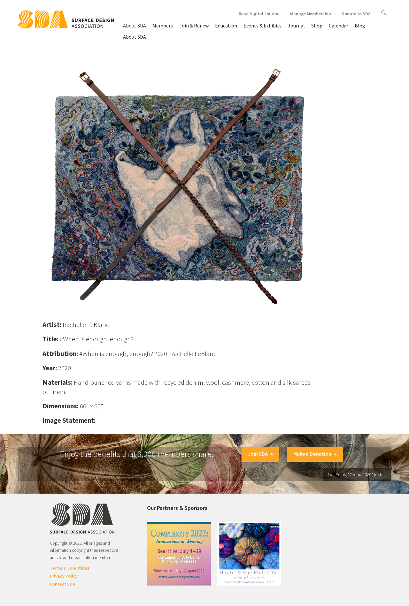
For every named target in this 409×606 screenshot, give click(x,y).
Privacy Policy (64, 576)
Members (162, 25)
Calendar (338, 25)
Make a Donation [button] (312, 454)
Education (226, 25)
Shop (316, 25)
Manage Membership (310, 14)
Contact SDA (62, 584)
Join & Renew (194, 25)
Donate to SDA (356, 14)
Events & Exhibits (262, 25)
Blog (360, 25)
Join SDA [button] (258, 454)
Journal (296, 25)
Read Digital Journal (259, 14)
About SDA (134, 25)
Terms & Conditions (69, 568)
